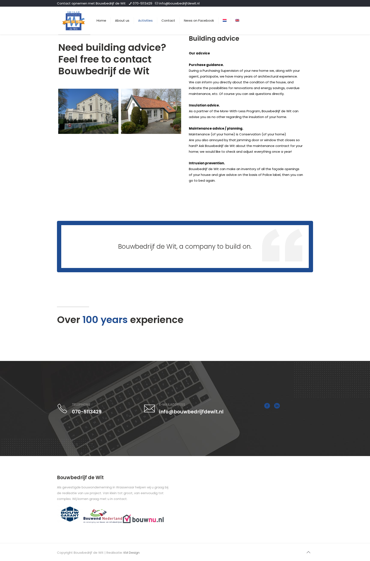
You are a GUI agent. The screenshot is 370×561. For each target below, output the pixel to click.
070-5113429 (142, 3)
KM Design (132, 552)
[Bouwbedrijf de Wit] (73, 20)
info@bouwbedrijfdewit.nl (179, 3)
